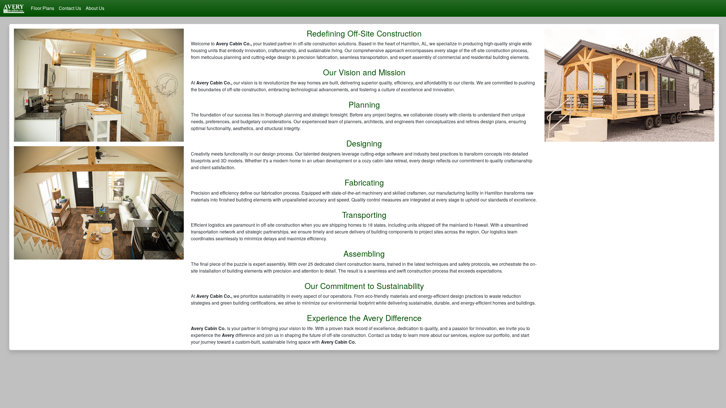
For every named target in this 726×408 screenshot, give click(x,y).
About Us (95, 8)
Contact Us (70, 8)
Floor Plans (42, 8)
